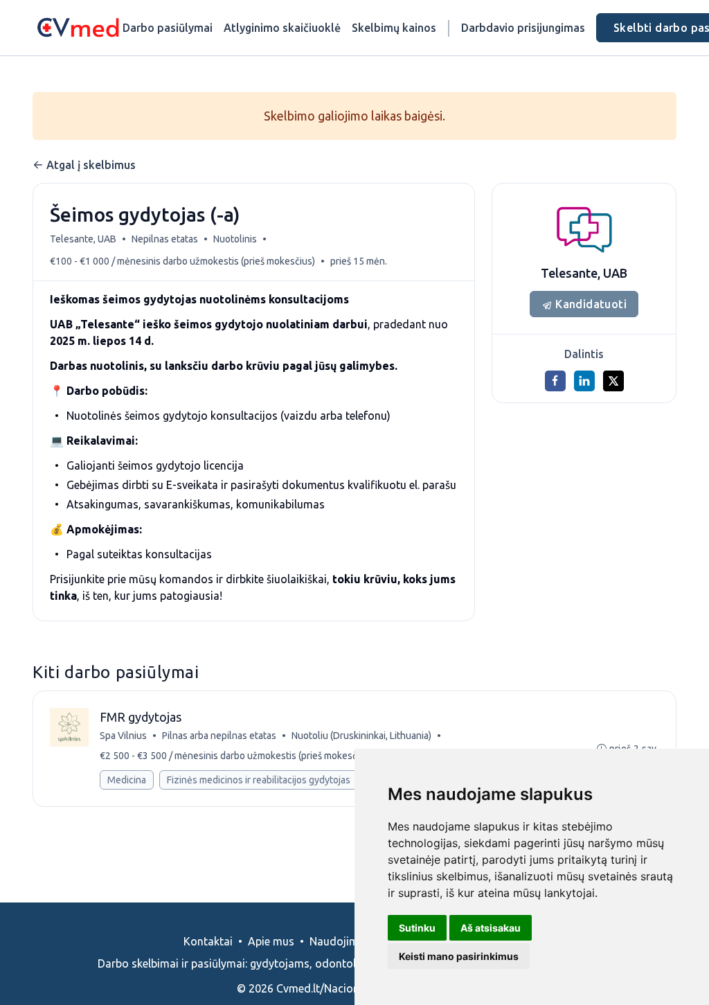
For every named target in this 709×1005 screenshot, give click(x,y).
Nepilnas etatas (165, 238)
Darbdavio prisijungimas (523, 27)
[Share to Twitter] (613, 381)
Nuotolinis (235, 238)
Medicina (126, 779)
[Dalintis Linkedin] (584, 381)
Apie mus (271, 941)
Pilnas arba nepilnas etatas (219, 735)
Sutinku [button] (417, 928)
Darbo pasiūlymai (168, 27)
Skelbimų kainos (394, 27)
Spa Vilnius (123, 735)
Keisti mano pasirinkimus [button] (459, 956)
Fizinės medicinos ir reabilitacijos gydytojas (258, 779)
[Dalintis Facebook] (555, 381)
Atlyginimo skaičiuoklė (282, 27)
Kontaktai (208, 941)
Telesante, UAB (83, 238)
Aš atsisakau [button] (490, 928)
